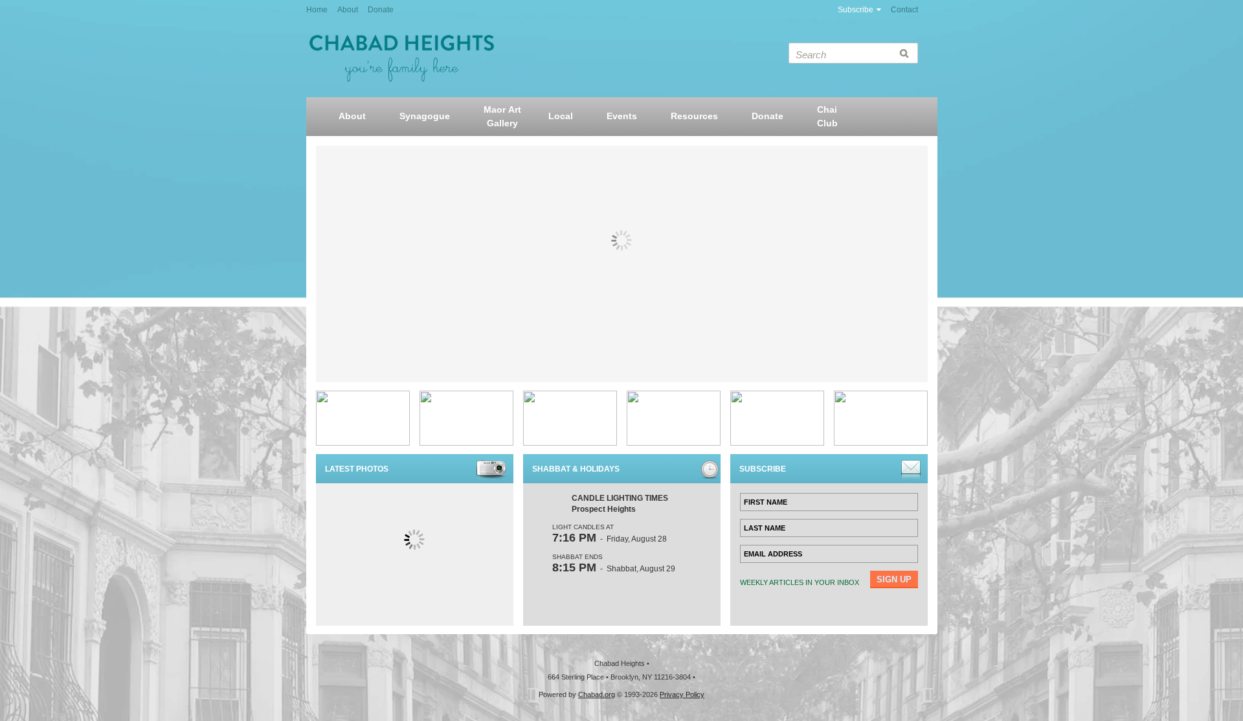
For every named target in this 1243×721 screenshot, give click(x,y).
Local (560, 116)
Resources (694, 116)
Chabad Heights (401, 59)
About (347, 9)
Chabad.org (596, 694)
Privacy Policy (682, 694)
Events (622, 116)
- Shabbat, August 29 (613, 568)
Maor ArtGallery (502, 116)
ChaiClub (827, 116)
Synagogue (424, 116)
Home (317, 9)
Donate (381, 9)
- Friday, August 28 (609, 539)
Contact (904, 9)
